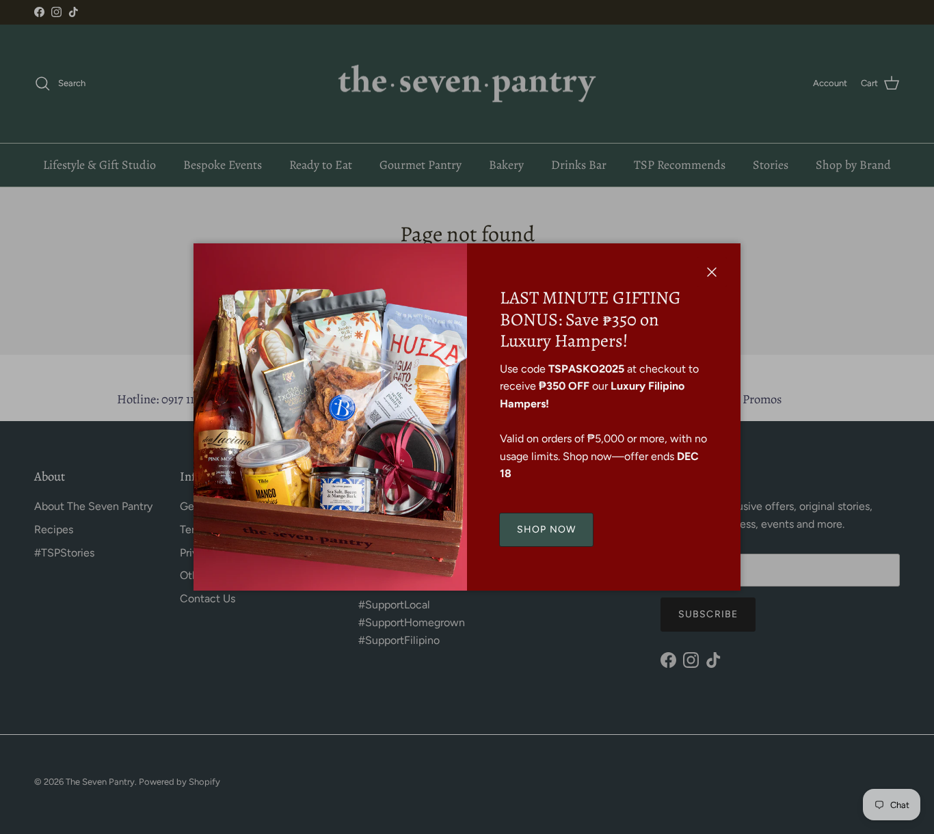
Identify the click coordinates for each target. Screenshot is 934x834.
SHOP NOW (546, 529)
